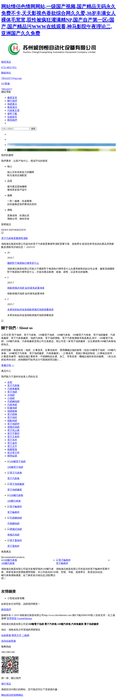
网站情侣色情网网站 (12, 695)
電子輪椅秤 (13, 512)
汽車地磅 (12, 404)
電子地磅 (12, 392)
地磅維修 (12, 411)
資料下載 (12, 113)
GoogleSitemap (24, 618)
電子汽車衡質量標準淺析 (14, 238)
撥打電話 (6, 683)
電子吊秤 (12, 440)
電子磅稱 (12, 414)
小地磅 (11, 398)
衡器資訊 (12, 107)
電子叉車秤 (13, 436)
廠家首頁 (12, 97)
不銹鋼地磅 (13, 401)
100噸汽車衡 (14, 501)
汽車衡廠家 (13, 388)
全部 (9, 382)
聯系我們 (12, 120)
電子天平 (12, 446)
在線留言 (12, 116)
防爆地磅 (12, 408)
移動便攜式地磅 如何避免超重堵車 (25, 288)
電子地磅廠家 (14, 489)
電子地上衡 (13, 430)
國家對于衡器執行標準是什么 (23, 263)
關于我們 (12, 100)
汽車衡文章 (13, 110)
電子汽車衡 (13, 385)
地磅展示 (12, 104)
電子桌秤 (12, 443)
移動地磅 (12, 420)
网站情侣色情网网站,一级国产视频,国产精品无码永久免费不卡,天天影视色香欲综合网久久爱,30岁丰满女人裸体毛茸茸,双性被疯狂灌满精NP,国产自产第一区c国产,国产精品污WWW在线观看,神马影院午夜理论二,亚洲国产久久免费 (58, 20)
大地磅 (11, 395)
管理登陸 (11, 618)
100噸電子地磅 (15, 467)
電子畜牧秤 (13, 546)
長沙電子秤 (13, 452)
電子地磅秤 (13, 424)
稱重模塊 (12, 449)
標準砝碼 (12, 456)
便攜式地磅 (13, 427)
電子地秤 (12, 417)
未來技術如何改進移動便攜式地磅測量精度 (30, 309)
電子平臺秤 (13, 433)
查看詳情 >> (7, 365)
